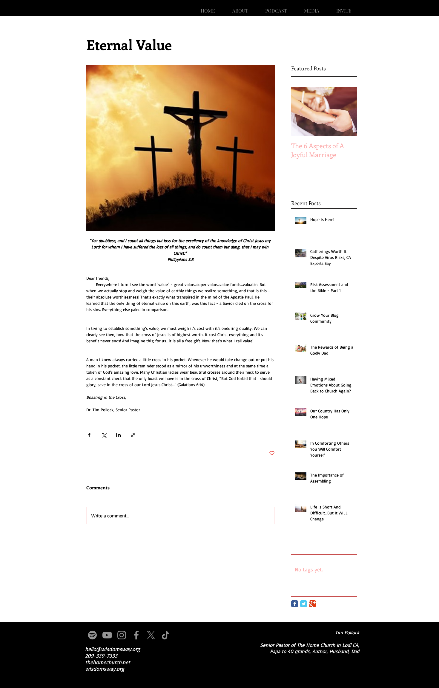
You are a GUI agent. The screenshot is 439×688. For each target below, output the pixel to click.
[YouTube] (107, 635)
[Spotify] (92, 635)
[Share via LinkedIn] (118, 435)
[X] (151, 635)
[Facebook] (136, 635)
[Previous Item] (300, 111)
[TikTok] (165, 635)
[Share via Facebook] (89, 435)
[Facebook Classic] (294, 603)
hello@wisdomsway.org (112, 649)
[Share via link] (133, 435)
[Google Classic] (312, 603)
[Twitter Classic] (303, 603)
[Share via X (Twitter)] (104, 435)
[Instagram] (122, 635)
